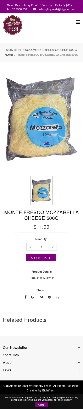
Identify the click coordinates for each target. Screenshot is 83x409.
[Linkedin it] (57, 297)
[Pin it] (49, 297)
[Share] (25, 297)
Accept (41, 404)
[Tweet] (41, 297)
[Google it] (33, 297)
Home (9, 55)
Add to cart (41, 258)
